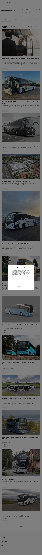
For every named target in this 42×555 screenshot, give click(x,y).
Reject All (21, 283)
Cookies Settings (21, 286)
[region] (21, 277)
